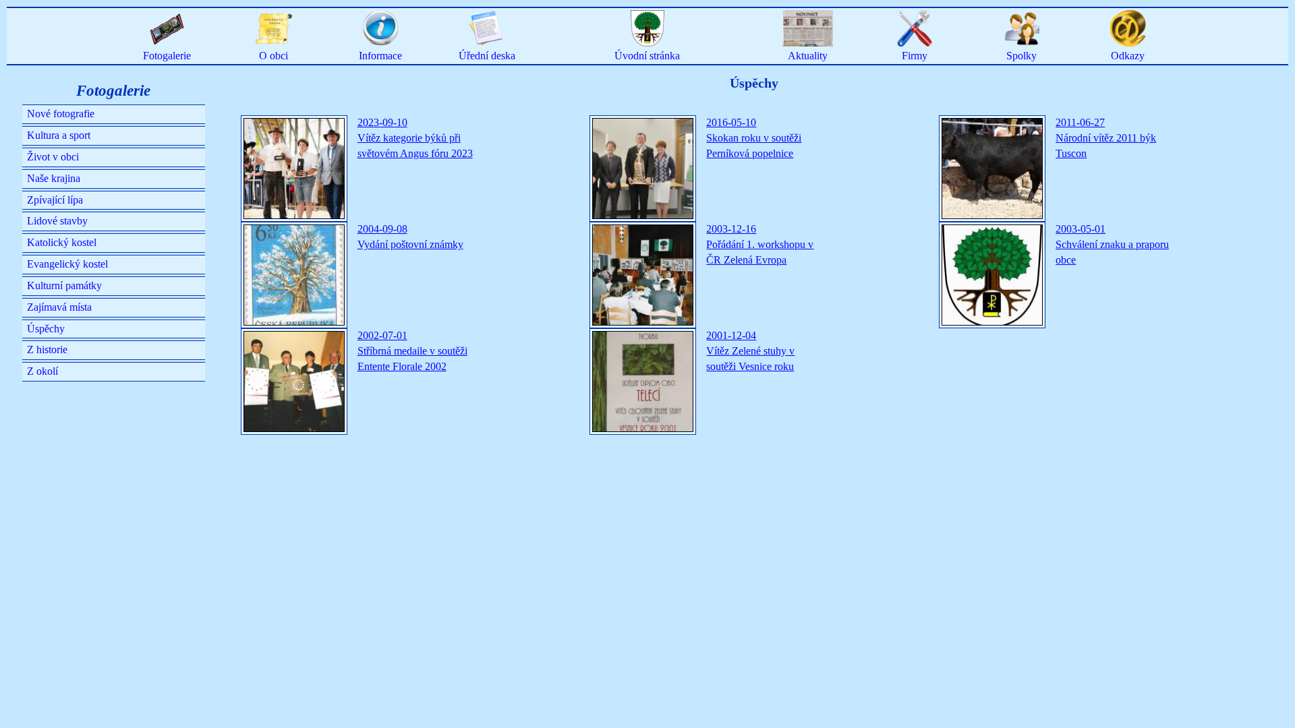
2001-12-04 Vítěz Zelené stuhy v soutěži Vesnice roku (750, 351)
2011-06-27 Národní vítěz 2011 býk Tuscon (1106, 138)
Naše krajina (53, 178)
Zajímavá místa (59, 307)
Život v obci (53, 156)
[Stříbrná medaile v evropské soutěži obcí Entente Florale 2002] (294, 381)
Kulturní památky (64, 285)
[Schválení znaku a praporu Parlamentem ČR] (992, 275)
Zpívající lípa (55, 200)
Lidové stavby (57, 220)
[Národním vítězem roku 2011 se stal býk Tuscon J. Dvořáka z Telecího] (992, 168)
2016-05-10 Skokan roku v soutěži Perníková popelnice (753, 138)
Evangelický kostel (67, 264)
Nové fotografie (60, 113)
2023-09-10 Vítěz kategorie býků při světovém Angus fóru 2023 (415, 138)
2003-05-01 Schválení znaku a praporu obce (1112, 244)
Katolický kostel (61, 242)
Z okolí (42, 371)
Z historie (47, 349)
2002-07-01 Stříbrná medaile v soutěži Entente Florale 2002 (412, 351)
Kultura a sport (58, 135)
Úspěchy (46, 328)
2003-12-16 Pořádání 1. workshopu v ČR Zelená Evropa (759, 244)
